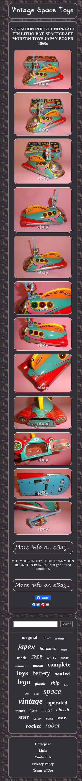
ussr (36, 694)
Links (43, 750)
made (22, 658)
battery (41, 673)
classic (63, 709)
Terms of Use (43, 770)
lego (24, 682)
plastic (40, 684)
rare (37, 656)
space (52, 691)
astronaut (21, 666)
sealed (62, 674)
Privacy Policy (43, 764)
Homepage (43, 744)
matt (65, 658)
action (37, 718)
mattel (46, 710)
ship (55, 683)
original (29, 637)
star (23, 717)
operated (57, 703)
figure (33, 710)
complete (59, 664)
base (66, 685)
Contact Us (43, 757)
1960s (46, 638)
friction (20, 710)
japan (26, 646)
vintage (30, 701)
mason (38, 666)
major (64, 649)
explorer (59, 638)
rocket (33, 726)
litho (27, 694)
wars (62, 717)
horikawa (48, 648)
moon (49, 718)
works (51, 658)
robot (52, 725)
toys (22, 673)
